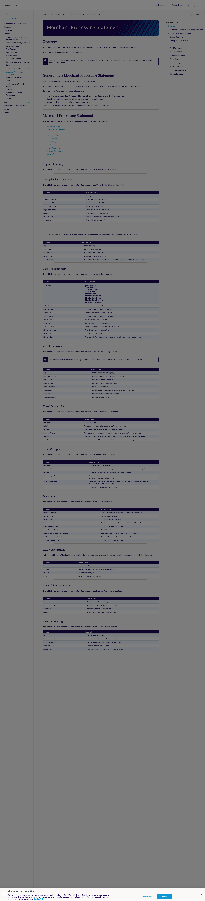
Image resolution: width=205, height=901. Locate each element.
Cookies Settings (148, 897)
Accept (164, 897)
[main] (102, 894)
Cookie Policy (39, 899)
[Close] (201, 894)
